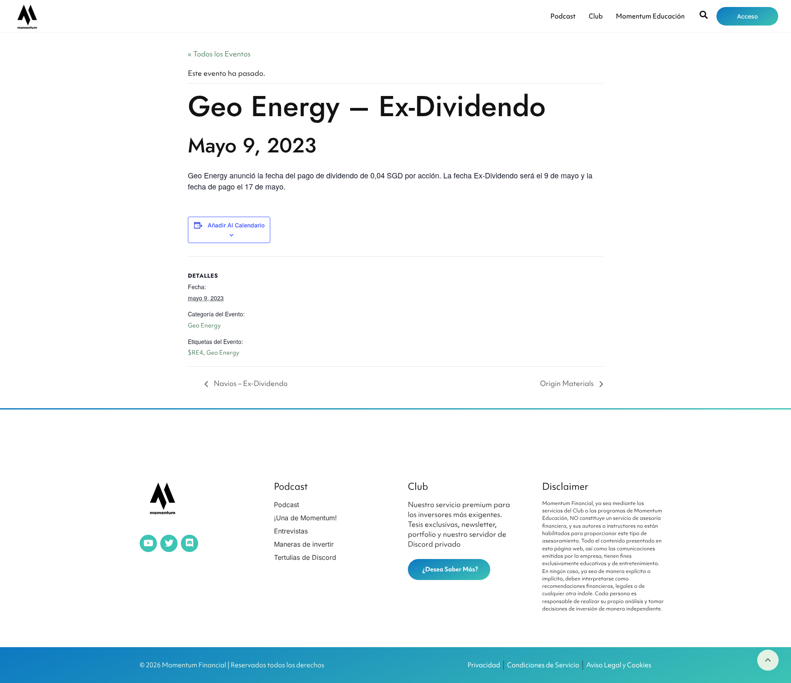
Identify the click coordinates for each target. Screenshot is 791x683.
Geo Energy (204, 325)
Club (596, 16)
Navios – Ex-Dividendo (250, 383)
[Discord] (189, 543)
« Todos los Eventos (219, 53)
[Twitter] (169, 543)
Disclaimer (565, 486)
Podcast (563, 16)
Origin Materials (567, 383)
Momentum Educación (650, 16)
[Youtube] (148, 543)
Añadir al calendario (236, 225)
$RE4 (195, 353)
